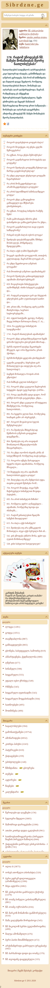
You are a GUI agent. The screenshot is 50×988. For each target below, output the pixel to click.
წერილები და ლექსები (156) (20, 812)
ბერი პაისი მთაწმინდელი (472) (22, 940)
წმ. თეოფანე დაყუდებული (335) (22, 959)
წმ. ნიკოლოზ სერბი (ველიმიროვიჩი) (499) (25, 927)
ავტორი (7, 857)
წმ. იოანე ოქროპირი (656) (19, 907)
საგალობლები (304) (16, 726)
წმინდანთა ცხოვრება (19, 768)
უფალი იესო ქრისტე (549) (19, 681)
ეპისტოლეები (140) (15, 762)
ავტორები (11, 780)
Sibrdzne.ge (25, 5)
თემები (10, 774)
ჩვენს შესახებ (24, 970)
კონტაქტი (37, 970)
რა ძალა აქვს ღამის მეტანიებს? (22, 251)
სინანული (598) (13, 669)
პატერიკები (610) (14, 750)
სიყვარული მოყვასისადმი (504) (22, 698)
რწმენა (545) (12, 687)
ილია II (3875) (12, 866)
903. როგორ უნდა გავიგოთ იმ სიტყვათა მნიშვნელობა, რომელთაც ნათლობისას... (27, 406)
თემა (5, 617)
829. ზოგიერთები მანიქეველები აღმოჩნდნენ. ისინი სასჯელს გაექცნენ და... (25, 287)
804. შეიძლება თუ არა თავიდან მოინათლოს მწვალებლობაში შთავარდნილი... (22, 444)
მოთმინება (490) (14, 710)
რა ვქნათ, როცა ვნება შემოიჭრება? (24, 155)
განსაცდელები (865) (16, 645)
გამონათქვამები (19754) (18, 732)
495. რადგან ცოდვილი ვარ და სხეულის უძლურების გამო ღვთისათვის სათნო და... (26, 298)
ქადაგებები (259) (14, 756)
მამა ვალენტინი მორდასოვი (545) (23, 920)
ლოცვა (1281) (12, 627)
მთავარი (8, 721)
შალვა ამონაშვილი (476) (19, 934)
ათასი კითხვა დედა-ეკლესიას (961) (24, 830)
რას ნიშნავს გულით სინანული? (22, 382)
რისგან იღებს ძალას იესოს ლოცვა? (25, 235)
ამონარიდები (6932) (16, 738)
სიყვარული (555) (14, 675)
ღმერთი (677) (12, 663)
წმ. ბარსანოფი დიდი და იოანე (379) (25, 953)
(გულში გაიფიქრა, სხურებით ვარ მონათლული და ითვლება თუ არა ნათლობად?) (24, 366)
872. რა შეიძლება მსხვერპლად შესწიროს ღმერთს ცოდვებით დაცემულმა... (22, 433)
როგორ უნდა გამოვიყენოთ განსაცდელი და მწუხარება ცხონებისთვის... (21, 203)
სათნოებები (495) (14, 704)
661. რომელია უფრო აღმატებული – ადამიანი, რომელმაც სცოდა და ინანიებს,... (25, 507)
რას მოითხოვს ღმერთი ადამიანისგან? (26, 271)
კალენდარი (12, 792)
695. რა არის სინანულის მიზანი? (22, 499)
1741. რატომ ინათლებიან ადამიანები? (26, 334)
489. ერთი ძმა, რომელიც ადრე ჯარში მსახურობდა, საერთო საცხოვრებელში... (25, 310)
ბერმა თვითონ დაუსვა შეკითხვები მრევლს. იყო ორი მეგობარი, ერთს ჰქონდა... (24, 350)
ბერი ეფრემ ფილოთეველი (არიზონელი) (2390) (20, 880)
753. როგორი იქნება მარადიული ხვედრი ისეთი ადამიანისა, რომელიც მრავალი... (25, 463)
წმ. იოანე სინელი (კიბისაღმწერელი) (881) (25, 900)
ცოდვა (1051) (12, 633)
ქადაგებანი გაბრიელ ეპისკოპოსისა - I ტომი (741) (26, 845)
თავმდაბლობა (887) (16, 639)
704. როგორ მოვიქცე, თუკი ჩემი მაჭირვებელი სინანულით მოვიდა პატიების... (24, 491)
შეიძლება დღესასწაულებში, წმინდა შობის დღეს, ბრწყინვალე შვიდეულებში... (25, 242)
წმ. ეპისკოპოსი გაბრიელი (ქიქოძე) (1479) (24, 893)
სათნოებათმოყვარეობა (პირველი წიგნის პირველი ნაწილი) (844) (24, 838)
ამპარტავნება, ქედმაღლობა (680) (23, 657)
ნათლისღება (31, 44)
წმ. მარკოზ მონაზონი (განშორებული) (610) (25, 914)
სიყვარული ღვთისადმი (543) (21, 693)
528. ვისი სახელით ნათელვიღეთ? (23, 544)
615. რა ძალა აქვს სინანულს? (21, 523)
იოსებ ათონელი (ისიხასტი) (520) (23, 872)
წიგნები (10, 786)
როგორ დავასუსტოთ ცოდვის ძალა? (25, 142)
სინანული (24, 47)
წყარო (6, 803)
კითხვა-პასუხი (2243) (16, 744)
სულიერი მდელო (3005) (18, 818)
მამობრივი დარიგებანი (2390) (21, 824)
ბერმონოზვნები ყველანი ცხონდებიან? (26, 358)
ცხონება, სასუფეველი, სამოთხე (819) (25, 651)
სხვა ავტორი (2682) (15, 886)
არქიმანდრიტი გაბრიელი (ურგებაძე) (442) (26, 947)
